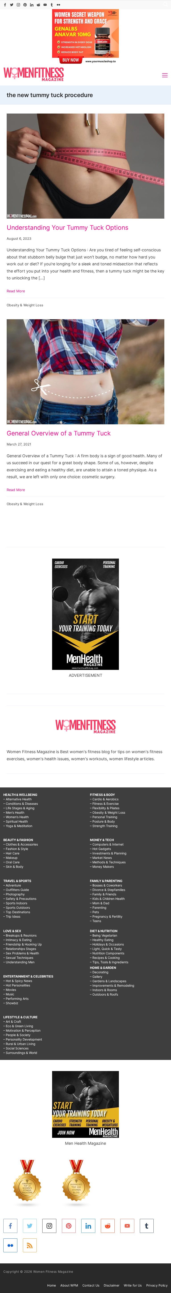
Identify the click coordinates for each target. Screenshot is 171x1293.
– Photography (14, 894)
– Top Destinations (16, 912)
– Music (8, 994)
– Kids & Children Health (107, 899)
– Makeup (10, 858)
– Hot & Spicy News (17, 981)
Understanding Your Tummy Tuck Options (67, 227)
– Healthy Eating (102, 940)
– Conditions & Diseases (20, 803)
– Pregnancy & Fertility (106, 916)
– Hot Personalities (16, 985)
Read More (16, 291)
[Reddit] (38, 4)
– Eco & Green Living (18, 1026)
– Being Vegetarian (103, 935)
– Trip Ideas (11, 916)
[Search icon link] (164, 5)
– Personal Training (103, 817)
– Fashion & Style (15, 849)
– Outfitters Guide (16, 890)
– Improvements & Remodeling (112, 985)
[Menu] (165, 75)
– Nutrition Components (107, 953)
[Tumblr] (51, 4)
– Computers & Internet (107, 844)
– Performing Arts (15, 998)
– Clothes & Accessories (20, 844)
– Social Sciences (15, 1048)
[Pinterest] (25, 4)
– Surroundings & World (20, 1053)
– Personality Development (22, 1039)
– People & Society (17, 1035)
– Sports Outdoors (16, 907)
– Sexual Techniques (18, 958)
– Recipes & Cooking (105, 958)
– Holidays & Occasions (107, 944)
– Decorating (99, 972)
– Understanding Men (19, 962)
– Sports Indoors (15, 903)
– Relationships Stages (19, 949)
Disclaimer (111, 1285)
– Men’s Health (13, 812)
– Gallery (96, 976)
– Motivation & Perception (22, 1030)
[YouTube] (45, 4)
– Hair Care (11, 853)
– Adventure (12, 885)
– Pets (94, 912)
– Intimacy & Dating (17, 940)
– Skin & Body (13, 866)
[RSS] (30, 1245)
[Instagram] (18, 4)
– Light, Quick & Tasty (106, 949)
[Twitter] (11, 4)
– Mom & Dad (99, 903)
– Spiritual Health (15, 821)
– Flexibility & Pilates (104, 808)
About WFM (69, 1285)
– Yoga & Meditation (17, 826)
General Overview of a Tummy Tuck (59, 433)
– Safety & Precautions (19, 899)
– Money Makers (102, 866)
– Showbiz (10, 1003)
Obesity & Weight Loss (25, 305)
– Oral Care (11, 862)
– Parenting (98, 907)
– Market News (101, 858)
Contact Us (90, 1285)
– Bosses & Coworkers (106, 885)
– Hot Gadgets (100, 849)
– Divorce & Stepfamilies (107, 890)
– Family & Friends (103, 894)
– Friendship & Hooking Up (22, 944)
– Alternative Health (17, 799)
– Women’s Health (16, 817)
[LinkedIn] (31, 4)
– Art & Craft (12, 1021)
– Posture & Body (102, 821)
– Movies (9, 990)
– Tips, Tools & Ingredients (109, 962)
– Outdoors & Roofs (104, 994)
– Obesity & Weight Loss (107, 812)
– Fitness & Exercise (104, 803)
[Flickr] (58, 4)
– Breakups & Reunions (20, 935)
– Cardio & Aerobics (104, 799)
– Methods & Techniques (108, 862)
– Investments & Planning (108, 853)
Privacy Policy (157, 1285)
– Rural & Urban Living (19, 1044)
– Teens (95, 921)
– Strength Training (104, 826)
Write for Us (133, 1285)
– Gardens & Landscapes (108, 981)
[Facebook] (5, 4)
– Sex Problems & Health (21, 953)
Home (51, 1285)
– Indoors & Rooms (103, 990)
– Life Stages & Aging (19, 808)
